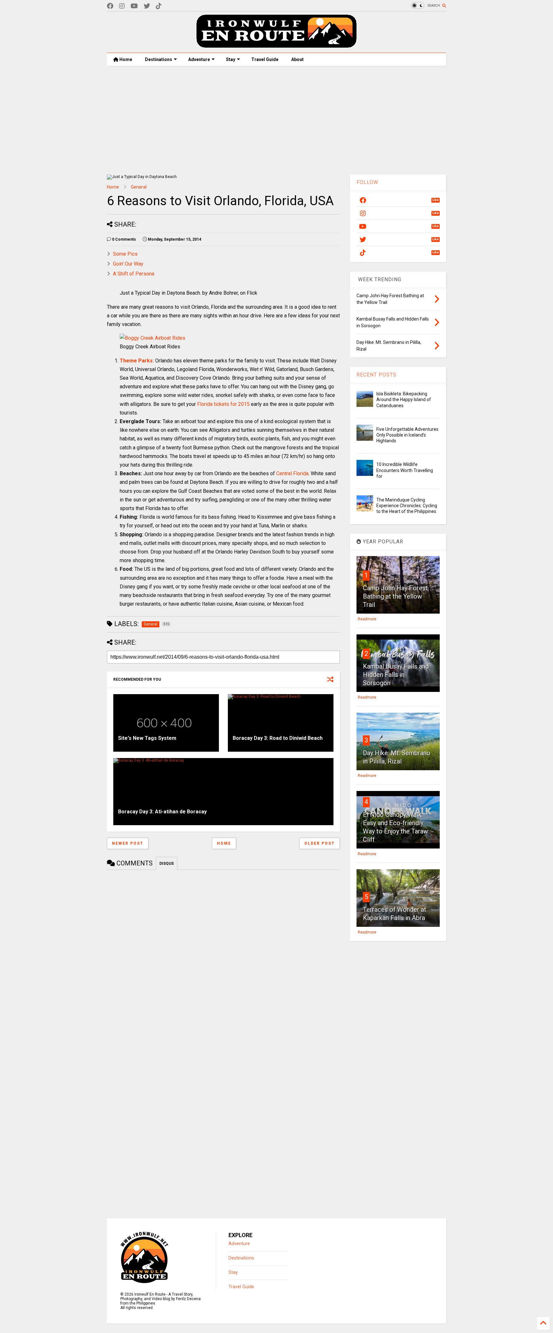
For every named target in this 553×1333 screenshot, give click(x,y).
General (139, 187)
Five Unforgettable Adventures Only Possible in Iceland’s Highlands (407, 435)
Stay (230, 59)
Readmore (367, 619)
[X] (147, 6)
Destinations (158, 59)
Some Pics (125, 254)
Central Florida (292, 473)
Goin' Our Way (128, 264)
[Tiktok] (159, 6)
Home (125, 59)
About (297, 59)
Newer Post (127, 843)
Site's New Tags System (147, 738)
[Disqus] (223, 954)
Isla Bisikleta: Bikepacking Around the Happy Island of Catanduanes (403, 399)
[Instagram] (122, 6)
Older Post (319, 843)
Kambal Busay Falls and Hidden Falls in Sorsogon (396, 675)
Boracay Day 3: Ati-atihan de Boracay (162, 812)
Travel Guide (264, 59)
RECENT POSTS (377, 375)
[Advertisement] (276, 120)
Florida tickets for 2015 (223, 404)
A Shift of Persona (133, 274)
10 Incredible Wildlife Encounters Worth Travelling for (404, 470)
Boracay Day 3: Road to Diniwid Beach (278, 738)
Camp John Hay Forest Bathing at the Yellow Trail (395, 596)
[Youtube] (134, 6)
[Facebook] (110, 6)
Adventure (199, 59)
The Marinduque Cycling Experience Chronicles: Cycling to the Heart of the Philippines (406, 505)
